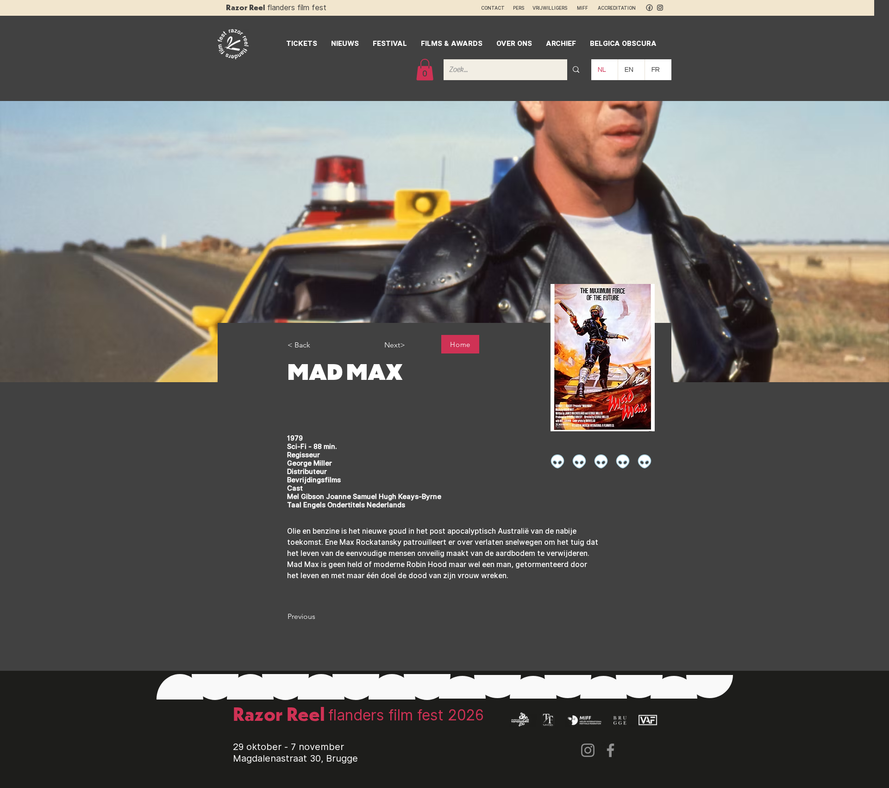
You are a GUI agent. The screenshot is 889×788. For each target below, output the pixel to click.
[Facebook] (610, 750)
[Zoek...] (576, 69)
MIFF (586, 8)
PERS (518, 8)
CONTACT (493, 8)
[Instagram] (588, 750)
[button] (425, 70)
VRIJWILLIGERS (549, 8)
